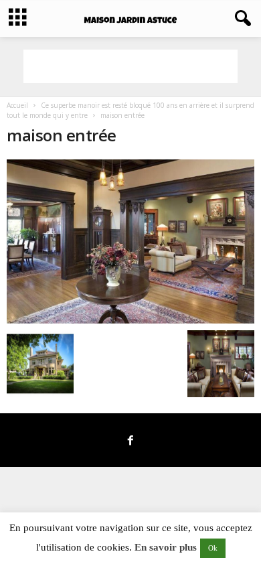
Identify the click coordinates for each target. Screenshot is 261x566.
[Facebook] (130, 441)
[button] (240, 18)
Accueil (17, 105)
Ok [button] (212, 548)
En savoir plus (166, 547)
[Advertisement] (130, 66)
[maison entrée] (130, 241)
